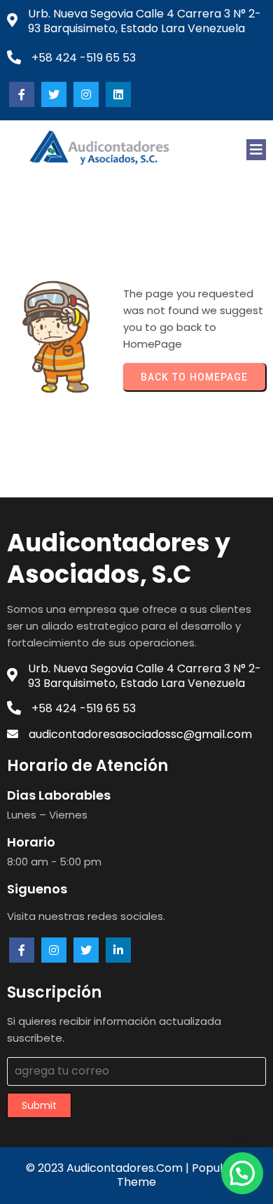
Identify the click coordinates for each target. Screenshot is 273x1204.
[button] (242, 1173)
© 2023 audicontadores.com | (109, 1168)
